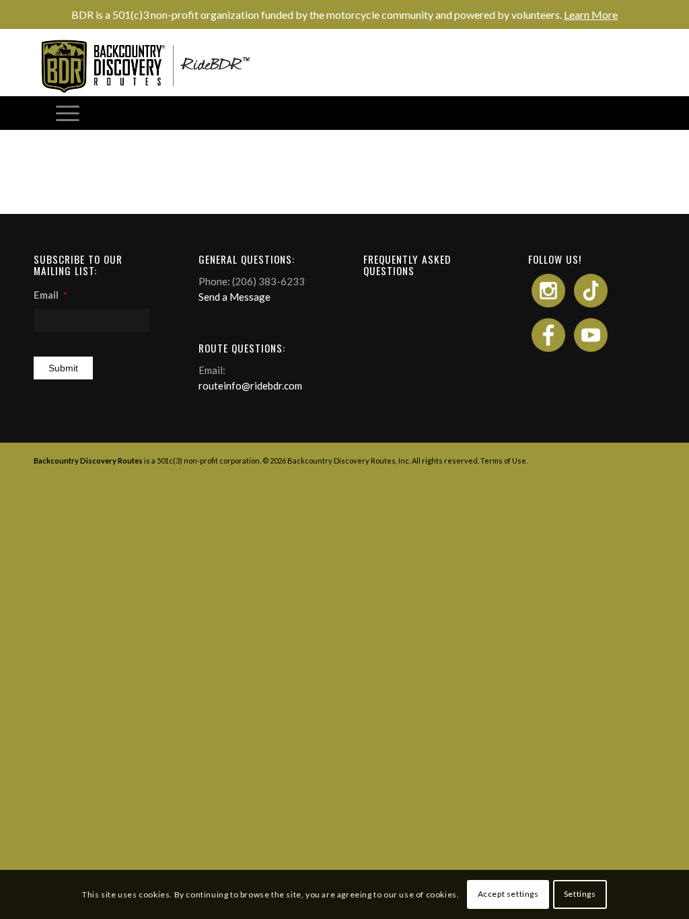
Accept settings (508, 894)
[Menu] (67, 113)
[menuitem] (68, 113)
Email (50, 295)
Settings (580, 894)
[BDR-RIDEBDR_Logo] (150, 66)
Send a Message (234, 297)
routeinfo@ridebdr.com (250, 385)
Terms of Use (503, 460)
